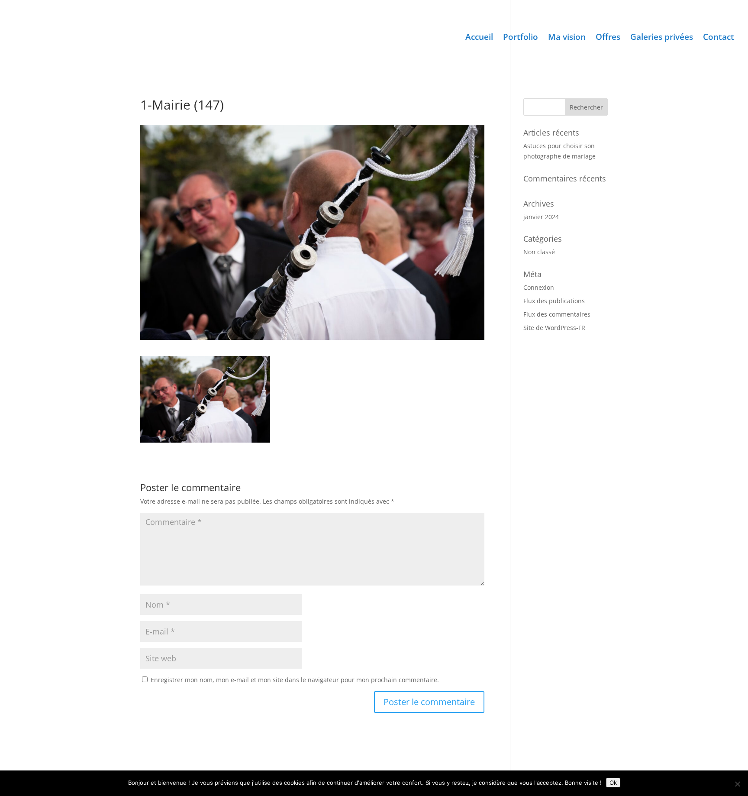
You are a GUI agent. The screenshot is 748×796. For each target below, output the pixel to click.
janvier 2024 (541, 217)
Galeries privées (661, 38)
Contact (718, 38)
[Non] (737, 784)
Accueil (479, 38)
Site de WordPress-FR (554, 328)
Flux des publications (554, 301)
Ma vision (567, 38)
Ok (613, 782)
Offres (608, 38)
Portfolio (520, 38)
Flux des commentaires (556, 314)
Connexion (538, 287)
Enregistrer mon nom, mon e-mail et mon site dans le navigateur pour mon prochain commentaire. (295, 680)
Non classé (539, 252)
